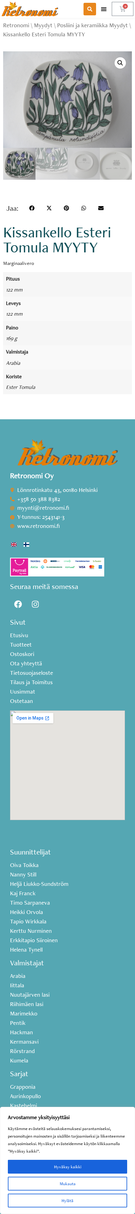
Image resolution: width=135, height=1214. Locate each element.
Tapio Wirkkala (28, 921)
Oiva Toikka (24, 865)
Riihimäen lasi (26, 1004)
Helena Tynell (26, 950)
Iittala (17, 985)
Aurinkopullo (25, 1096)
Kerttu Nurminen (31, 931)
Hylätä (67, 1200)
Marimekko (23, 1013)
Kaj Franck (22, 893)
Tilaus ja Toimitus (31, 682)
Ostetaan (21, 701)
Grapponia (22, 1087)
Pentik (17, 1023)
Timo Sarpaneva (30, 903)
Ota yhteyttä (26, 663)
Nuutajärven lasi (30, 995)
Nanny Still (23, 874)
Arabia (13, 362)
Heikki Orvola (26, 912)
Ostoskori (22, 654)
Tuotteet (21, 645)
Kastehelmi (23, 1106)
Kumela (19, 1060)
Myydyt (43, 25)
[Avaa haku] (90, 9)
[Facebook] (18, 604)
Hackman (21, 1032)
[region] (67, 1160)
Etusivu (19, 635)
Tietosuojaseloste (31, 673)
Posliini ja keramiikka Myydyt (92, 25)
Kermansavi (24, 1042)
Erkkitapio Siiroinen (34, 940)
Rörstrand (22, 1051)
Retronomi (16, 25)
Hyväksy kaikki (67, 1167)
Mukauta (68, 1183)
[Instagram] (35, 604)
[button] (104, 9)
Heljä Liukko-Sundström (39, 884)
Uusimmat (22, 692)
